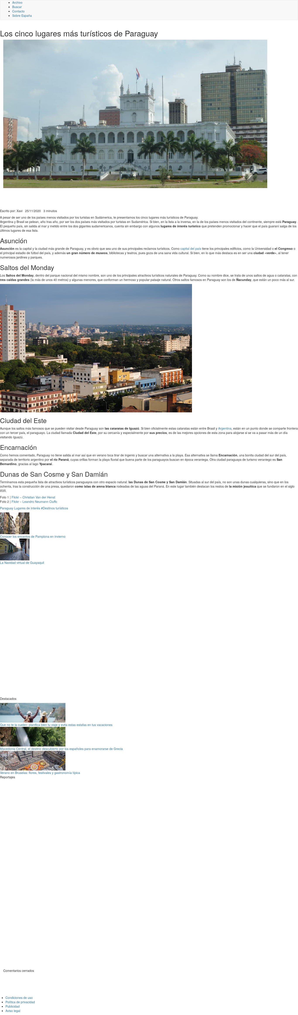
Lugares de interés (27, 508)
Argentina (224, 428)
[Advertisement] (107, 198)
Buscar (17, 7)
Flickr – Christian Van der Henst (33, 497)
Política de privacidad (20, 1002)
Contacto (18, 11)
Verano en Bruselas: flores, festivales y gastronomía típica (40, 772)
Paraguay (6, 508)
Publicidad (12, 1006)
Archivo (17, 2)
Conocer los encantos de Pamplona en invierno (32, 536)
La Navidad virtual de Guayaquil (22, 562)
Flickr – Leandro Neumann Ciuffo (34, 501)
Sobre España (22, 15)
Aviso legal (12, 1010)
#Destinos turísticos (54, 508)
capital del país (190, 248)
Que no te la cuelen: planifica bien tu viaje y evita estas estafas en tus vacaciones (56, 725)
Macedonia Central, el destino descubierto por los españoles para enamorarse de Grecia (61, 748)
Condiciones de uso (19, 997)
